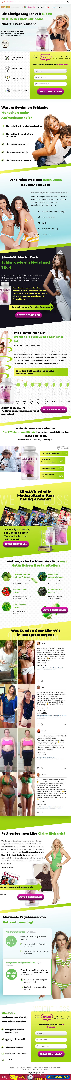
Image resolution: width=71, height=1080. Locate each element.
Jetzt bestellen (50, 91)
